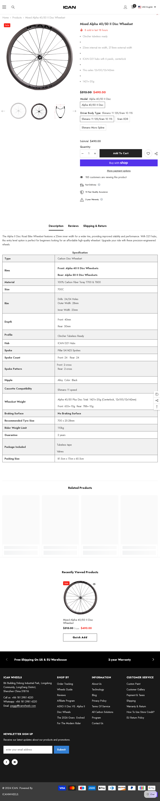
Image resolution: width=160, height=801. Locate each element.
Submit (61, 749)
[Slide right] (153, 659)
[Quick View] (94, 584)
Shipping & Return (95, 226)
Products (17, 17)
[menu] (4, 7)
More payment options (119, 171)
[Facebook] (6, 762)
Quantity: (85, 147)
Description (56, 226)
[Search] (13, 7)
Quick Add (80, 637)
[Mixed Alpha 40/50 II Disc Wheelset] (80, 598)
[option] (38, 58)
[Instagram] (15, 762)
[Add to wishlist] (148, 153)
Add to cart (121, 153)
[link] (21, 547)
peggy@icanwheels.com (23, 706)
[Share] (155, 153)
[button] (3, 111)
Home (5, 17)
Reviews (73, 226)
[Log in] (125, 7)
